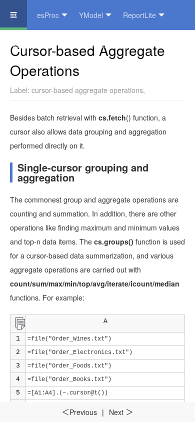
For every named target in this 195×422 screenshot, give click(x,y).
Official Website (90, 45)
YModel (91, 15)
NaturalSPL (28, 45)
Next (121, 412)
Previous (79, 412)
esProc (48, 15)
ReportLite (139, 15)
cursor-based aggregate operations (87, 90)
